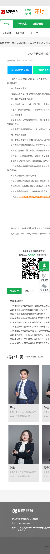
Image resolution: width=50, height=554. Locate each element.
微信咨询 (44, 290)
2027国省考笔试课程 (19, 70)
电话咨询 (44, 280)
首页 (14, 43)
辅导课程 (38, 24)
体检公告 (29, 291)
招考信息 (22, 24)
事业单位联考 (36, 43)
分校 (6, 24)
